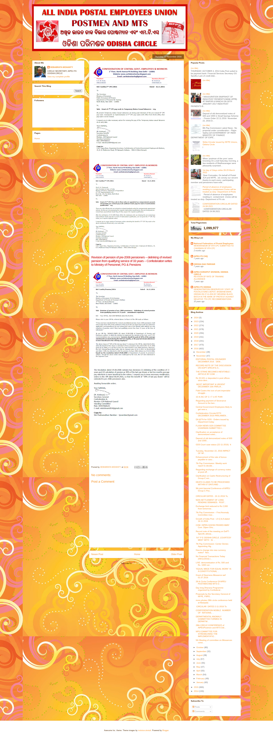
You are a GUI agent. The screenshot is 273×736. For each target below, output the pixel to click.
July (198, 659)
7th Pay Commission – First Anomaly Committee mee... (212, 513)
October (200, 647)
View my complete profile (58, 76)
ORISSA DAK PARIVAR (204, 264)
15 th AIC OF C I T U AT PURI (209, 397)
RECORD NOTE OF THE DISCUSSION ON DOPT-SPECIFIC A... (213, 366)
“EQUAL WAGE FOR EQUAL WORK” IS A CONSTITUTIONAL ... (213, 570)
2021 (196, 329)
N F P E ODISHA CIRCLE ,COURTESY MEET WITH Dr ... (213, 538)
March (199, 674)
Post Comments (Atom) (142, 563)
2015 (196, 687)
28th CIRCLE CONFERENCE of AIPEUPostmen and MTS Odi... (211, 626)
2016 (196, 348)
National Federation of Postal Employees (213, 243)
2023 (196, 321)
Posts (197, 707)
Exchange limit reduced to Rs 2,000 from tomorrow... (212, 507)
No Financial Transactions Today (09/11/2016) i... (210, 557)
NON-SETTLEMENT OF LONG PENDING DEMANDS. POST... (211, 501)
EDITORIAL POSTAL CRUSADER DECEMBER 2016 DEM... (211, 360)
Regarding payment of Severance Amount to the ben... (211, 402)
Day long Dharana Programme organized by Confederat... (209, 589)
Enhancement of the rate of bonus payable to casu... (211, 458)
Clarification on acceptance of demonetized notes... (209, 433)
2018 (196, 341)
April (198, 671)
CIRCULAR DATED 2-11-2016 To (211, 606)
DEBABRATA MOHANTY (61, 67)
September (201, 651)
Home (137, 554)
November (201, 356)
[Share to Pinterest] (146, 467)
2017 (196, 345)
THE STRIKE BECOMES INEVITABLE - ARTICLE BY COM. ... (213, 373)
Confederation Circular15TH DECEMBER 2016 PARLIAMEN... (212, 414)
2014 (196, 691)
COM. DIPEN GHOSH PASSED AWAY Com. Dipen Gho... (212, 526)
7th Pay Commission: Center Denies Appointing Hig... (212, 545)
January (200, 682)
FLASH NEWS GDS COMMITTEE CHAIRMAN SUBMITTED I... (211, 427)
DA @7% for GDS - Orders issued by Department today (212, 420)
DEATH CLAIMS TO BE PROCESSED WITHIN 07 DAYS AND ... (213, 483)
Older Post (176, 554)
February (200, 678)
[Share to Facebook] (143, 467)
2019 (196, 337)
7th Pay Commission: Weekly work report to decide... (211, 464)
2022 (196, 325)
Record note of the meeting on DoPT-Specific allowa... (212, 532)
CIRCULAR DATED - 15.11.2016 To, (212, 496)
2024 (196, 317)
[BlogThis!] (138, 467)
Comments (199, 711)
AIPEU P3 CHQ (201, 256)
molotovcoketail (144, 730)
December (201, 352)
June (198, 663)
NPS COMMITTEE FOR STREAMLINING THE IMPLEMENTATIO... (206, 633)
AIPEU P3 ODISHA (202, 287)
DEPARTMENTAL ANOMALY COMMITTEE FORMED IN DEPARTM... (209, 619)
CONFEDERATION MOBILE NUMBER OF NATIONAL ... (213, 611)
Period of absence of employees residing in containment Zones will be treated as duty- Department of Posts (219, 189)
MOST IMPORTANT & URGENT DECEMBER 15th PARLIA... (210, 385)
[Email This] (135, 467)
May (198, 667)
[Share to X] (141, 467)
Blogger (165, 730)
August (199, 655)
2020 (196, 333)
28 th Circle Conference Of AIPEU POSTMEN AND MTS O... (211, 582)
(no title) (194, 68)
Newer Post (97, 554)
